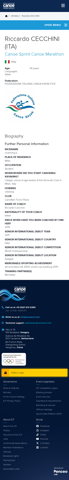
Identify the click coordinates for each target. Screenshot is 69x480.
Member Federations (13, 447)
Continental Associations (15, 443)
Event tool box (43, 397)
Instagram (44, 430)
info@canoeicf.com (30, 317)
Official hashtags (44, 409)
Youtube (44, 439)
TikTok (43, 435)
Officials (7, 452)
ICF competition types (46, 388)
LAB (55, 475)
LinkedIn (44, 447)
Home (7, 16)
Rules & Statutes (11, 388)
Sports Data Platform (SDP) (49, 414)
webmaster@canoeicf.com (37, 323)
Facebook (45, 426)
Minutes (7, 392)
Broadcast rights (11, 456)
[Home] (8, 6)
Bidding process (44, 392)
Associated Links (11, 469)
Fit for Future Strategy (14, 397)
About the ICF (10, 426)
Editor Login (17, 372)
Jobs (5, 439)
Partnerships (9, 460)
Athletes (15, 16)
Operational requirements (48, 401)
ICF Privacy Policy (11, 401)
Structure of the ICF (12, 435)
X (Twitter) (44, 443)
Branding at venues (45, 405)
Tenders (7, 465)
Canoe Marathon (47, 54)
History (6, 430)
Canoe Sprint (17, 54)
